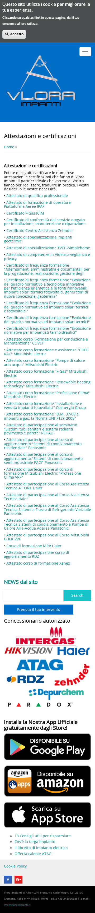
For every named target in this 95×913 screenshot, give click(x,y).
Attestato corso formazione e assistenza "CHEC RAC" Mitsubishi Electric (46, 351)
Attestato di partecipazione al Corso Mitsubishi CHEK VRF (46, 536)
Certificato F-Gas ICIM (25, 213)
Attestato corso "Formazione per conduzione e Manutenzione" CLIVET (46, 341)
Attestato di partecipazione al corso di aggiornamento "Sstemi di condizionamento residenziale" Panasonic (43, 443)
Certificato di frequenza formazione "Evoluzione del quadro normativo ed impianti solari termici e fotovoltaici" (47, 306)
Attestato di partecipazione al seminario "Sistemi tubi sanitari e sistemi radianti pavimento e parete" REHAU (40, 428)
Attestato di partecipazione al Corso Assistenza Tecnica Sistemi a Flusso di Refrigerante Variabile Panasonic (47, 509)
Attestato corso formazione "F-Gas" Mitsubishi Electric (46, 373)
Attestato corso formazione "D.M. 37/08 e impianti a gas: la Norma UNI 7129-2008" (41, 416)
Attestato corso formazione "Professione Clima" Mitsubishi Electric (47, 394)
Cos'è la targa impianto (35, 841)
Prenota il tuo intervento (38, 609)
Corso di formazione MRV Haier (33, 545)
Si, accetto (14, 34)
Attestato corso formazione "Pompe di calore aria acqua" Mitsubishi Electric (44, 362)
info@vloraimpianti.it (17, 904)
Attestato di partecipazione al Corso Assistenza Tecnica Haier (46, 496)
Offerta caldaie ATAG (33, 853)
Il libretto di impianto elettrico (41, 847)
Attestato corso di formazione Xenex (38, 563)
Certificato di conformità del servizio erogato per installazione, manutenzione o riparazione (45, 221)
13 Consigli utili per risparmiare (43, 836)
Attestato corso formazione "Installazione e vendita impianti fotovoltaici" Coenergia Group (45, 405)
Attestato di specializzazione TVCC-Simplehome (48, 247)
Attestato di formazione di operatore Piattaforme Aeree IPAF (37, 204)
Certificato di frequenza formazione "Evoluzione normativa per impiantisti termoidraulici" (47, 330)
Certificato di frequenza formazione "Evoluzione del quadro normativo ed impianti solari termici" (47, 319)
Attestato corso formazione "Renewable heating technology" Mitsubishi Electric (47, 383)
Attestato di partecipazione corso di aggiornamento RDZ (36, 554)
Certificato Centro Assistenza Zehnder (39, 230)
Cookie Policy (15, 866)
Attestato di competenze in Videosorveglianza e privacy (47, 256)
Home (9, 147)
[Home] (41, 81)
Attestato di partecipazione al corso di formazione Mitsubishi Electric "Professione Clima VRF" (42, 473)
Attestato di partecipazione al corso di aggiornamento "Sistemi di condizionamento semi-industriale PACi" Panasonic (43, 458)
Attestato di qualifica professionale (37, 195)
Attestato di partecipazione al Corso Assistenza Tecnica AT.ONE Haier (46, 485)
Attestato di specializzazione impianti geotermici (38, 239)
